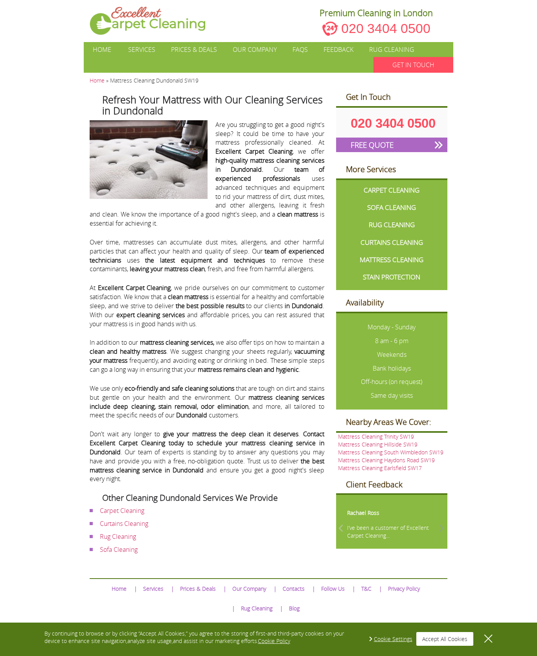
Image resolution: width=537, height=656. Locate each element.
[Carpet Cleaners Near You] (154, 21)
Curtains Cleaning (124, 523)
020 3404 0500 (385, 28)
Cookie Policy (274, 641)
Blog (294, 608)
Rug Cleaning (391, 49)
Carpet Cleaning (122, 510)
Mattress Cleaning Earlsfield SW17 (380, 468)
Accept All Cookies (444, 639)
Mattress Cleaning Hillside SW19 (377, 444)
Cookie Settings (393, 639)
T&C (366, 588)
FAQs (300, 49)
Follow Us (333, 588)
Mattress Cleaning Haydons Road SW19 (386, 460)
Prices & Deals (194, 49)
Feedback (338, 49)
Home (102, 49)
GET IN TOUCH (413, 65)
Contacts (294, 588)
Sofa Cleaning (119, 549)
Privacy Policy (404, 588)
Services (141, 49)
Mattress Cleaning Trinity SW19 (376, 436)
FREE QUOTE (372, 145)
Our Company (255, 49)
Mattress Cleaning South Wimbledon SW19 (390, 452)
